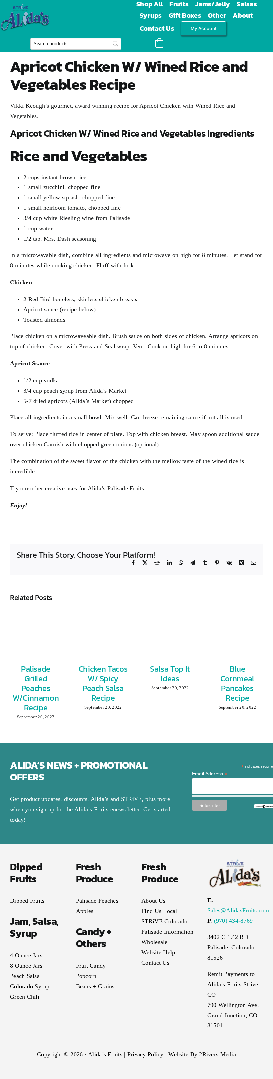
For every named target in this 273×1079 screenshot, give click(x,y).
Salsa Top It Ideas (170, 673)
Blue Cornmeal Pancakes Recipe (237, 683)
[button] (159, 43)
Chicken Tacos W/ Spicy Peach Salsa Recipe (103, 683)
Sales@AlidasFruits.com (238, 910)
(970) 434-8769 (233, 920)
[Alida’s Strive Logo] (25, 6)
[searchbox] (75, 44)
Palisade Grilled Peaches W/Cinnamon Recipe (36, 688)
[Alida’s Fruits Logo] (235, 860)
